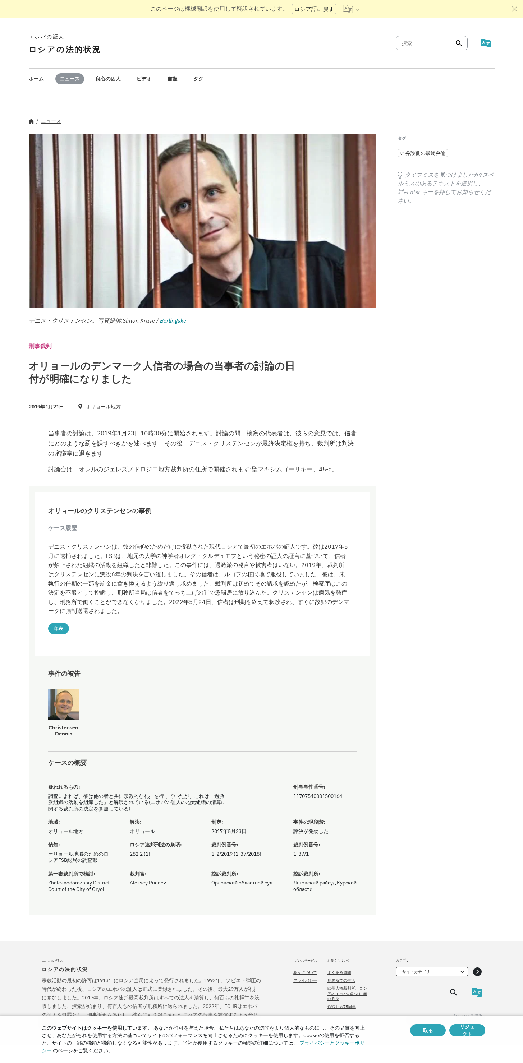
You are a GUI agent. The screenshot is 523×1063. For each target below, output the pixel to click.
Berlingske (173, 320)
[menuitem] (36, 78)
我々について (305, 972)
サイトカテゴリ (416, 971)
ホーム (36, 78)
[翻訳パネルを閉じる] (514, 9)
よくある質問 (339, 972)
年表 (58, 628)
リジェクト (467, 1030)
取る (428, 1030)
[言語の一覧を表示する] (351, 9)
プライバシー (305, 980)
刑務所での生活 (341, 980)
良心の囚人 (108, 78)
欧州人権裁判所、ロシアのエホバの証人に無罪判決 (347, 993)
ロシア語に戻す (314, 9)
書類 (173, 78)
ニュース (70, 78)
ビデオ (144, 78)
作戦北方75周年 (341, 1006)
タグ (198, 78)
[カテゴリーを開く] (477, 971)
